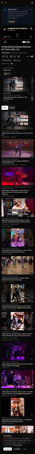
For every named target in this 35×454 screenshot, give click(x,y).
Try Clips (11, 21)
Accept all (8, 449)
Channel (12, 107)
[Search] (5, 2)
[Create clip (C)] (11, 56)
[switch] (32, 56)
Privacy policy (17, 445)
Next (5, 74)
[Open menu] (32, 2)
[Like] (3, 56)
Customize (17, 449)
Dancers (5, 107)
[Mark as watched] (32, 113)
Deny (25, 449)
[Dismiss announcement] (30, 9)
